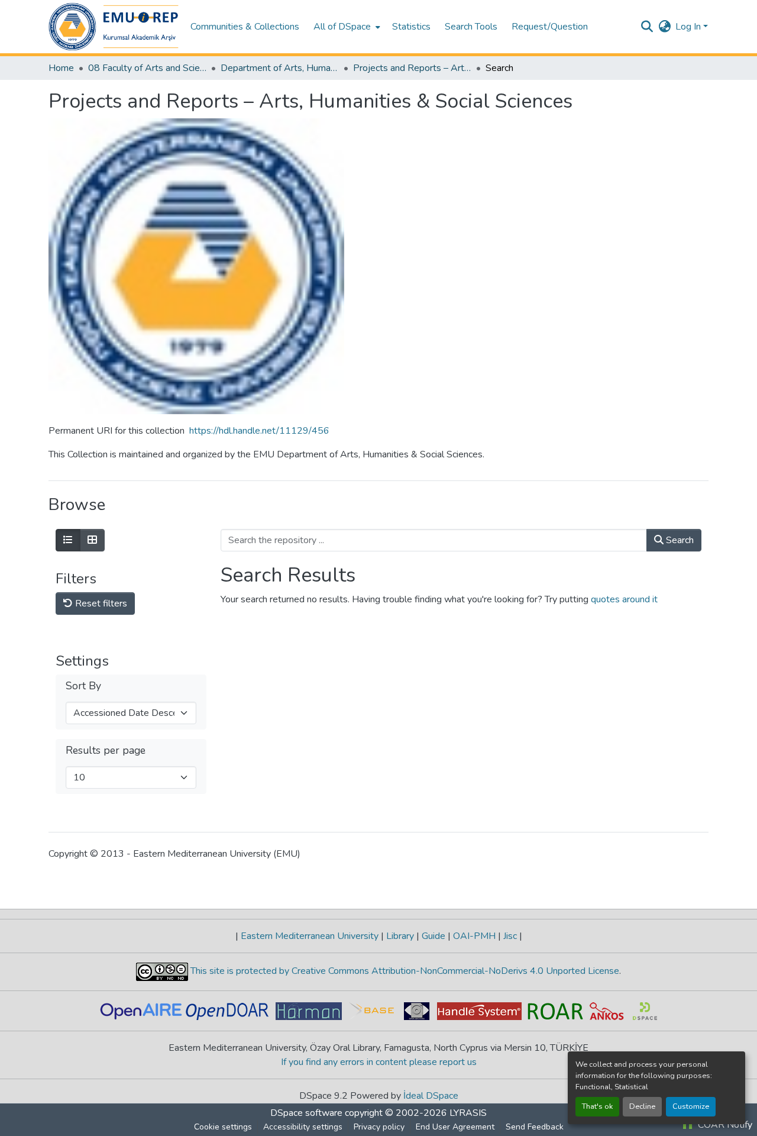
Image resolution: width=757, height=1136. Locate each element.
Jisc (510, 936)
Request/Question (550, 26)
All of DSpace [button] (342, 26)
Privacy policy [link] (379, 1126)
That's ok (597, 1106)
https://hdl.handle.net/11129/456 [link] (259, 430)
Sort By (83, 686)
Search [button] (679, 540)
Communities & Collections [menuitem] (244, 26)
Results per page (105, 750)
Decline (642, 1106)
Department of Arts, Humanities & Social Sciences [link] (280, 68)
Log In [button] (689, 26)
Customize (690, 1106)
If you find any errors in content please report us (379, 1062)
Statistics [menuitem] (411, 26)
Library (400, 936)
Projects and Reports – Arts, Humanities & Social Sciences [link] (412, 68)
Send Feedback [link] (535, 1126)
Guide (433, 936)
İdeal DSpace (430, 1095)
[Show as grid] (92, 540)
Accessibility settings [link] (302, 1126)
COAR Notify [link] (723, 1124)
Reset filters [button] (100, 603)
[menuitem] (345, 26)
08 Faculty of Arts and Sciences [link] (147, 68)
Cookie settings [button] (223, 1126)
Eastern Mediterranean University (309, 936)
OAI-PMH (474, 936)
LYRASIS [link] (468, 1112)
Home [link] (61, 68)
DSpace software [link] (306, 1112)
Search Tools (471, 26)
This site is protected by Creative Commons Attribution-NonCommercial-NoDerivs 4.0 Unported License (403, 970)
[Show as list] (68, 540)
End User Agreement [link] (455, 1126)
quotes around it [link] (624, 599)
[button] (113, 26)
